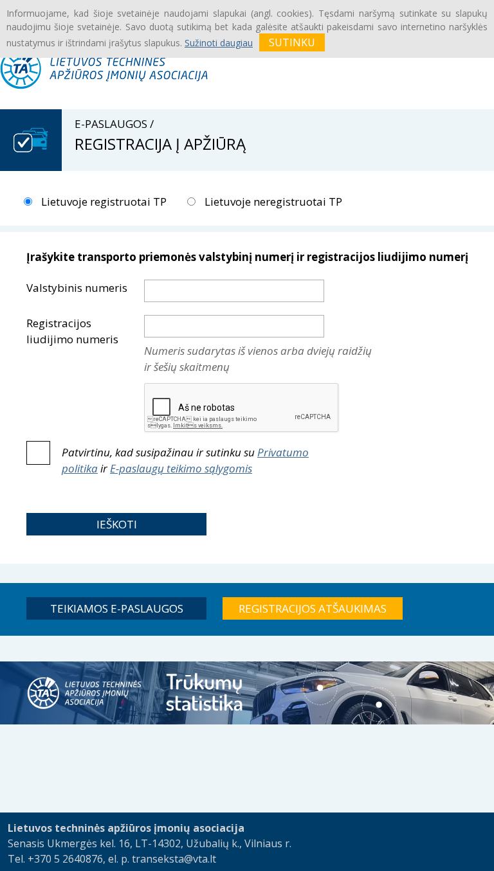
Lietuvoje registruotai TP (103, 201)
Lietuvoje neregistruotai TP (272, 201)
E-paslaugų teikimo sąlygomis (181, 468)
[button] (116, 524)
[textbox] (234, 291)
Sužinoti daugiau (219, 43)
